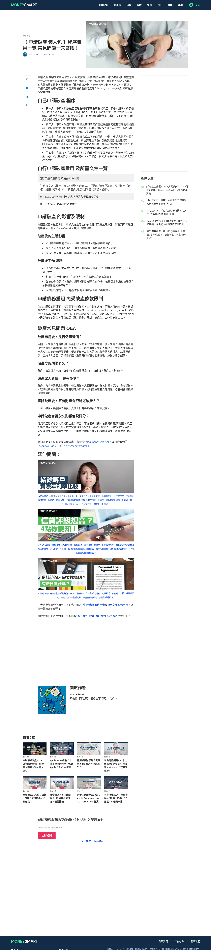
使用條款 (86, 840)
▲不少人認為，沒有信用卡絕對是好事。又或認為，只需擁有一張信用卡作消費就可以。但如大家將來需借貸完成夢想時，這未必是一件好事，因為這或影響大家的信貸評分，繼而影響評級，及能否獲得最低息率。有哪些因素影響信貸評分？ (86, 548)
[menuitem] (103, 5)
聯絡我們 (195, 941)
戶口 (160, 4)
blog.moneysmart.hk (97, 441)
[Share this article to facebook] (27, 79)
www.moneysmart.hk (76, 445)
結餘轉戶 (112, 616)
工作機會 (179, 941)
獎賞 (180, 4)
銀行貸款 (81, 616)
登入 (197, 4)
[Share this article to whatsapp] (27, 105)
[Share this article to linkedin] (27, 96)
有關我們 (163, 941)
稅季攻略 (103, 4)
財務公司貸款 (97, 616)
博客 (170, 4)
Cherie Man (34, 54)
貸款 (129, 4)
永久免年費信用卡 (117, 604)
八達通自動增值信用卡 (92, 604)
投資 (149, 4)
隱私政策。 (100, 840)
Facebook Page (47, 445)
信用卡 (117, 4)
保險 (139, 4)
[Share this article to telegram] (27, 88)
